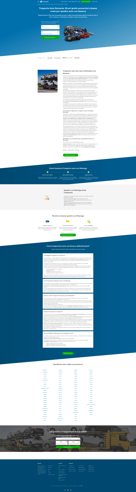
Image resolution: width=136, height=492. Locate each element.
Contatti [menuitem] (49, 472)
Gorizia (60, 394)
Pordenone (76, 402)
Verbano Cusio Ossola (91, 404)
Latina (60, 404)
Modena (75, 374)
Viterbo (91, 414)
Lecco (60, 408)
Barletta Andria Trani (45, 388)
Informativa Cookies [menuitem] (61, 472)
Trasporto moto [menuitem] (81, 465)
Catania (45, 414)
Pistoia (75, 400)
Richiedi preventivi (49, 37)
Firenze (60, 384)
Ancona (45, 374)
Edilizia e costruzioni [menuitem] (72, 469)
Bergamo (45, 394)
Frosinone (60, 390)
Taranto (91, 382)
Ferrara (60, 382)
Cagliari (45, 406)
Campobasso (44, 410)
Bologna (44, 398)
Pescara (75, 394)
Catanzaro (45, 416)
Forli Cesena (60, 388)
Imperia (60, 398)
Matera (60, 420)
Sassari (91, 372)
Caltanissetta (45, 408)
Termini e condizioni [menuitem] (61, 469)
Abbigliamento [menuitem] (90, 465)
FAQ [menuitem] (79, 1)
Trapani (91, 390)
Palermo (75, 386)
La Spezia (60, 402)
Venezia (91, 402)
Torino (91, 388)
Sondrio (91, 380)
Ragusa (75, 408)
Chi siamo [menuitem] (49, 467)
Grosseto (60, 396)
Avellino (45, 384)
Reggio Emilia (75, 412)
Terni (91, 386)
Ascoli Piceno (45, 380)
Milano (75, 372)
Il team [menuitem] (49, 469)
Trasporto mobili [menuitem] (71, 467)
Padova (75, 384)
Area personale (94, 1)
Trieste (91, 396)
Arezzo (45, 378)
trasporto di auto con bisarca (50, 258)
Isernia (60, 400)
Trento (91, 392)
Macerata (60, 414)
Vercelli (91, 406)
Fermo (60, 380)
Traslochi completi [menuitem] (91, 469)
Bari (45, 386)
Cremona (60, 372)
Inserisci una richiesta (86, 1)
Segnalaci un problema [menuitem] (62, 465)
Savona (91, 374)
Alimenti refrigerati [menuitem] (82, 467)
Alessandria (45, 372)
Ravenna (75, 410)
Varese (91, 400)
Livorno (60, 410)
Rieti (76, 414)
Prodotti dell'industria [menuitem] (82, 469)
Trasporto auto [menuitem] (71, 465)
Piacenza (75, 396)
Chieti (45, 418)
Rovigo (75, 420)
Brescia (45, 402)
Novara (75, 378)
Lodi (60, 412)
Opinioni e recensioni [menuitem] (51, 474)
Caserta (44, 412)
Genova (60, 392)
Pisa (75, 398)
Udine (91, 398)
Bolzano (45, 400)
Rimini (76, 416)
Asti (45, 382)
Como (45, 420)
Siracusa (91, 378)
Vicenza (91, 412)
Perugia (75, 392)
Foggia (60, 386)
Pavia (76, 390)
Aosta (45, 376)
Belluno (45, 390)
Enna (60, 378)
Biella (45, 396)
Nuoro (76, 380)
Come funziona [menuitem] (64, 1)
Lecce (60, 406)
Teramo (91, 384)
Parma (75, 388)
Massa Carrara (60, 418)
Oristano (75, 382)
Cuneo (60, 376)
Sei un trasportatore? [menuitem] (72, 1)
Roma (76, 418)
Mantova (60, 416)
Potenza (75, 404)
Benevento (45, 392)
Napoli (76, 376)
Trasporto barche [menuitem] (91, 467)
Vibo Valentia (91, 410)
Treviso (91, 394)
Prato (76, 406)
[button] (38, 1)
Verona (91, 408)
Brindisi (45, 404)
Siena (91, 376)
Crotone (60, 374)
